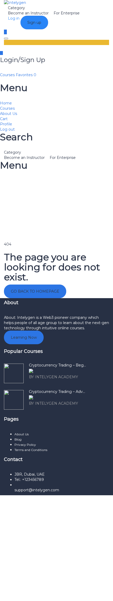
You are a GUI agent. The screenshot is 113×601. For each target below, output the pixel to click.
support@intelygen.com (36, 490)
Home (6, 103)
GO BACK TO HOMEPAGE (35, 291)
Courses (8, 75)
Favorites (26, 75)
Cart (4, 118)
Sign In (46, 593)
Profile (6, 124)
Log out (7, 129)
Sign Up (32, 593)
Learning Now (24, 337)
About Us (8, 113)
